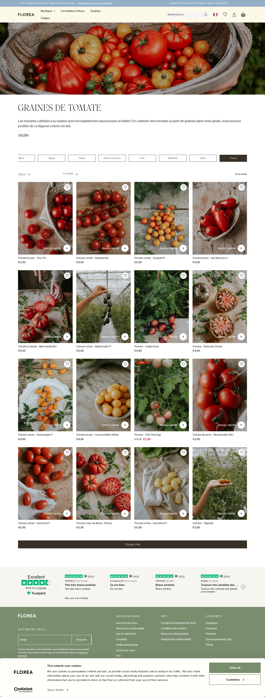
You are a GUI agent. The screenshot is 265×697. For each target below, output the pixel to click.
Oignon (51, 158)
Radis (203, 158)
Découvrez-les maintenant (95, 3)
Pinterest (211, 633)
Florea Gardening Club (218, 639)
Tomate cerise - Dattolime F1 (150, 523)
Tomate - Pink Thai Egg (147, 434)
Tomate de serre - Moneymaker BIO (213, 434)
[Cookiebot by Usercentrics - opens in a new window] (23, 690)
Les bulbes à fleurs (73, 11)
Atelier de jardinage (127, 644)
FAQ (118, 655)
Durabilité (121, 639)
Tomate (233, 158)
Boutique (46, 11)
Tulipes (45, 18)
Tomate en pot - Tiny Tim (32, 258)
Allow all (234, 667)
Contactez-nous (125, 650)
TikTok (209, 644)
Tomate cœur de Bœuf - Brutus (94, 523)
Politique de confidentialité (176, 639)
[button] (243, 14)
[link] (215, 14)
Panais (82, 158)
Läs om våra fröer (126, 633)
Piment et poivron (112, 158)
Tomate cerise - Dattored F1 (34, 523)
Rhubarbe (173, 158)
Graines (95, 11)
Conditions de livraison (173, 628)
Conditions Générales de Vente (178, 623)
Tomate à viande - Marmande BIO (37, 346)
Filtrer (22, 174)
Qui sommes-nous (126, 623)
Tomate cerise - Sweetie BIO (92, 258)
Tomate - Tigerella (203, 523)
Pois (142, 158)
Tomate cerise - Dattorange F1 (35, 434)
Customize (233, 679)
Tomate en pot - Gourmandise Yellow (97, 434)
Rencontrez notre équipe (130, 628)
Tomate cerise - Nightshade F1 (93, 346)
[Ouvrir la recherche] (205, 14)
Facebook (211, 628)
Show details (55, 689)
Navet (21, 158)
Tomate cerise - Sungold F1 (149, 258)
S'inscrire (81, 639)
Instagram (212, 623)
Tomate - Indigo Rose (146, 346)
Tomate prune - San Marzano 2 (210, 258)
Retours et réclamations (175, 633)
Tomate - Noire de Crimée (207, 346)
